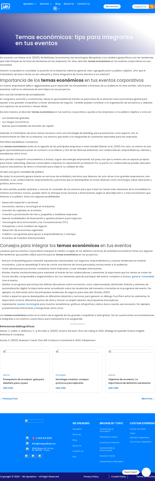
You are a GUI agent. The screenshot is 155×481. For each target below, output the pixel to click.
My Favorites (112, 6)
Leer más (8, 387)
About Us (69, 4)
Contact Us (83, 4)
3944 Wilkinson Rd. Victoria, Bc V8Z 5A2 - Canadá (42, 449)
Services (44, 4)
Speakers (28, 4)
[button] (146, 472)
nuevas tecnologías (28, 304)
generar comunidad (143, 276)
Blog (57, 4)
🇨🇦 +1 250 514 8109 (42, 438)
